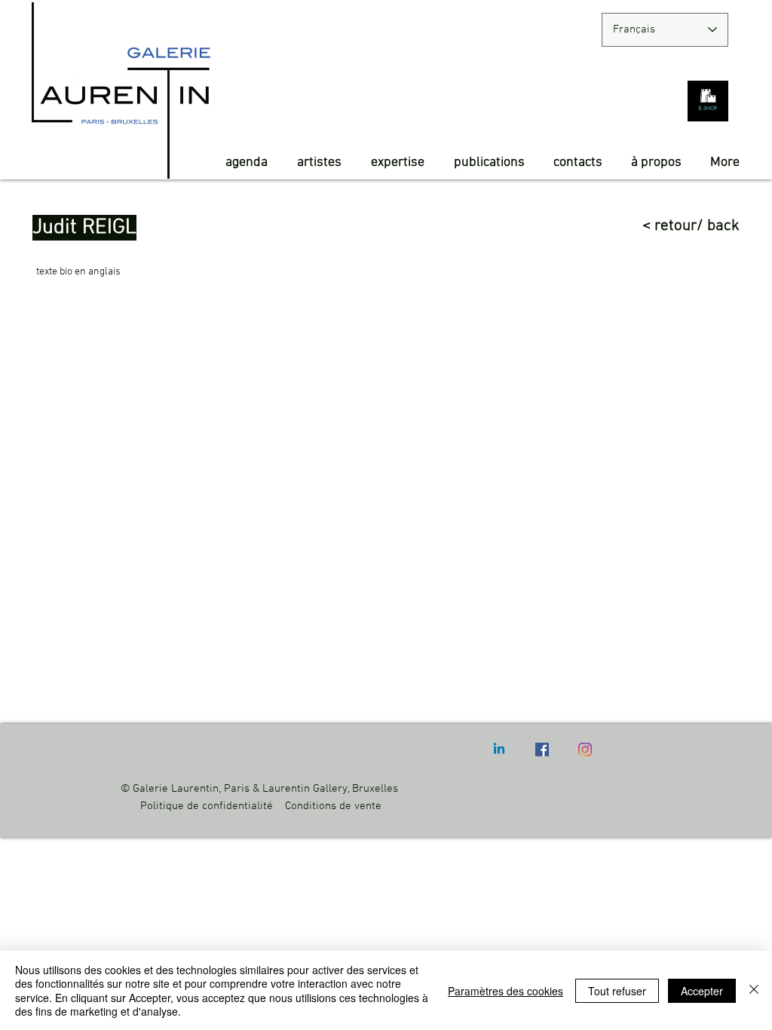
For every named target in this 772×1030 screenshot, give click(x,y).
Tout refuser (617, 990)
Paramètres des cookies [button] (505, 990)
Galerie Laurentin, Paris (191, 788)
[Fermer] (754, 990)
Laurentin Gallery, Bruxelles (331, 788)
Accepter (702, 990)
